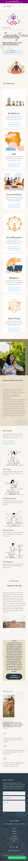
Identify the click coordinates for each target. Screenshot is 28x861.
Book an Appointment (14, 676)
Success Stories (14, 838)
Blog (14, 841)
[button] (17, 857)
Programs (14, 831)
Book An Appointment (12, 52)
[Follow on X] (14, 847)
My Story (20, 422)
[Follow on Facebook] (11, 847)
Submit (21, 814)
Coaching (14, 833)
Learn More (14, 165)
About (14, 828)
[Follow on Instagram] (17, 847)
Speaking (14, 836)
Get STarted (14, 125)
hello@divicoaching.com (14, 850)
